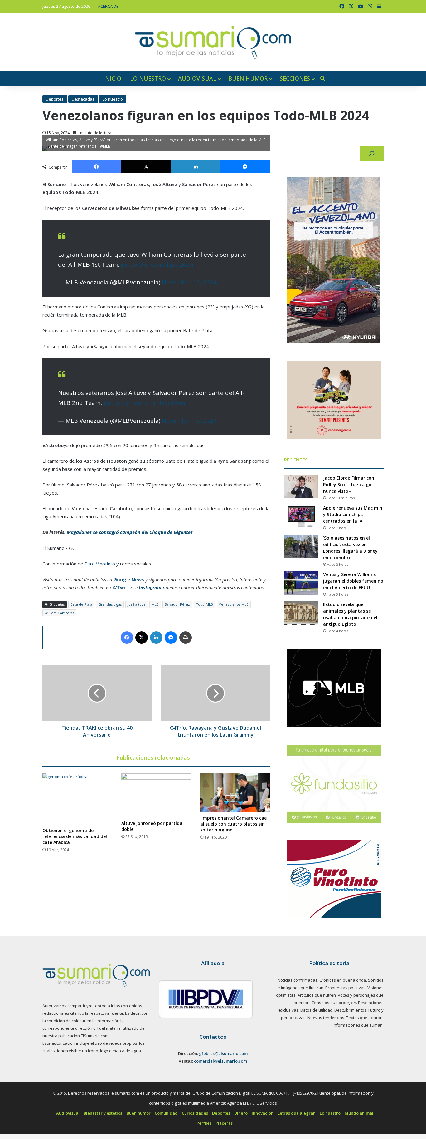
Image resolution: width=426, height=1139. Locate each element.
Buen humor (248, 78)
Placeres (224, 1123)
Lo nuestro (148, 78)
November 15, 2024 (189, 282)
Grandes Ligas (110, 604)
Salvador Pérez (177, 604)
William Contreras (59, 612)
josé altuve (137, 604)
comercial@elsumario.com (220, 1061)
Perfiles (203, 1123)
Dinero (241, 1113)
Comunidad (166, 1113)
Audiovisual (197, 78)
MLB (155, 604)
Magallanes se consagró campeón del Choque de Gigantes (130, 532)
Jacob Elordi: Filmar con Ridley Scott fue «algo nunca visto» (348, 484)
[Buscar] (372, 153)
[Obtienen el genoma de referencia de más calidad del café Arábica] (77, 799)
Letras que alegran (297, 1113)
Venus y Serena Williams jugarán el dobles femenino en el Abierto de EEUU (353, 580)
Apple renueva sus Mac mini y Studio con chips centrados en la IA (353, 514)
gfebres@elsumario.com (223, 1053)
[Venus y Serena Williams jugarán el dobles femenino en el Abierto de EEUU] (301, 583)
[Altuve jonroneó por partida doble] (156, 795)
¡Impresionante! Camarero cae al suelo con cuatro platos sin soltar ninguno (233, 824)
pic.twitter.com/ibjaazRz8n (158, 264)
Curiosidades (195, 1113)
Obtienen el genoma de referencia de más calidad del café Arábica (74, 836)
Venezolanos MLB (234, 604)
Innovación (263, 1113)
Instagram (150, 587)
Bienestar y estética (103, 1113)
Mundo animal (359, 1113)
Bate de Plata (81, 604)
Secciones (295, 78)
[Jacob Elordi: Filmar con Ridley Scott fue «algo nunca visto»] (301, 486)
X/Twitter (123, 587)
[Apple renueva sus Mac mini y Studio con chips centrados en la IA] (301, 516)
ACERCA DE (108, 6)
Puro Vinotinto (100, 563)
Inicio (112, 78)
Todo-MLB (204, 604)
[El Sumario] (213, 42)
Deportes (55, 99)
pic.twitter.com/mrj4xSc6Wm (144, 403)
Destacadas (83, 99)
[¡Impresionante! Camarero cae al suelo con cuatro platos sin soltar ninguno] (235, 792)
